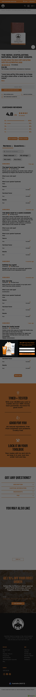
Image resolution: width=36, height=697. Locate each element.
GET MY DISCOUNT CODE (27, 354)
